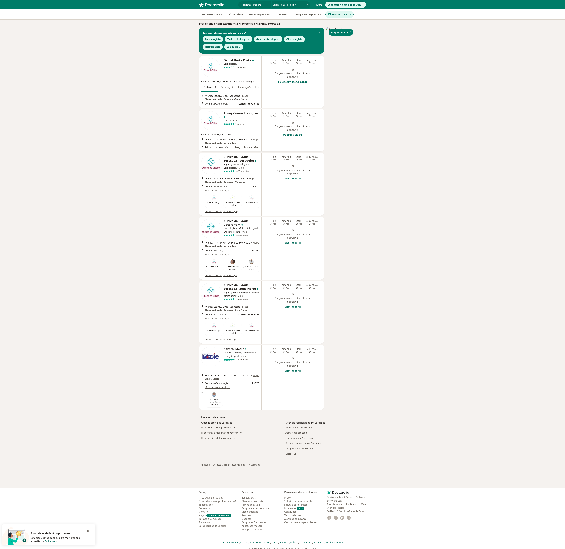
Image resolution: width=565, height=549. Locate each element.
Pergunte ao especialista (255, 508)
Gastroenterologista (268, 39)
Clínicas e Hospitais (252, 501)
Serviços (246, 515)
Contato (203, 511)
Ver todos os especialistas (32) (221, 339)
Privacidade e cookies (211, 497)
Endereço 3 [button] (244, 87)
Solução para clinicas (296, 504)
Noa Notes (293, 508)
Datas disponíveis (259, 14)
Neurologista (212, 46)
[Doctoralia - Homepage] (217, 4)
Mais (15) (290, 454)
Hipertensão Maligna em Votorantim (221, 432)
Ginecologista (294, 39)
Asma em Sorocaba (296, 432)
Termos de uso (292, 515)
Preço (287, 497)
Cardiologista (213, 39)
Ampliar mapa (339, 32)
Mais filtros (340, 14)
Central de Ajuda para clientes (301, 522)
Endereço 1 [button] (210, 87)
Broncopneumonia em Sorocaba (303, 443)
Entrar (319, 4)
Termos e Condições (210, 518)
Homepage (204, 464)
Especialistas (249, 497)
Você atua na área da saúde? (344, 4)
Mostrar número (292, 134)
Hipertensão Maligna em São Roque (221, 427)
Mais (241, 167)
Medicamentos (250, 511)
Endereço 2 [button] (227, 87)
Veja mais (232, 46)
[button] (319, 33)
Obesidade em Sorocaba (299, 438)
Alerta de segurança (295, 518)
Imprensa (204, 522)
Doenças (217, 464)
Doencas (246, 518)
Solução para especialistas (299, 501)
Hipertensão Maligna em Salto (218, 438)
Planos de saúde (251, 504)
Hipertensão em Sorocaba (300, 427)
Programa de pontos (307, 14)
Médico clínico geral (238, 39)
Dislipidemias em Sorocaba (300, 448)
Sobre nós (204, 508)
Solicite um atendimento (292, 81)
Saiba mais (51, 541)
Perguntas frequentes (254, 522)
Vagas (214, 515)
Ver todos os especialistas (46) (221, 211)
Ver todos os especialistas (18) (221, 275)
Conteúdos (290, 511)
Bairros (282, 14)
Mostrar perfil (293, 178)
